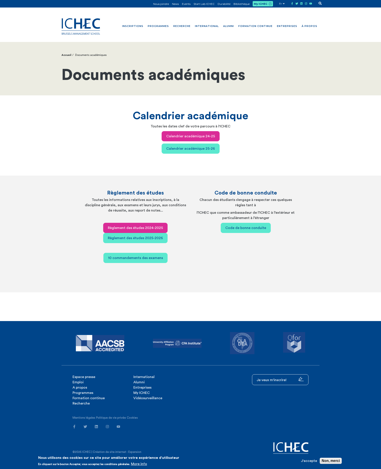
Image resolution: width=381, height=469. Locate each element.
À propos (309, 26)
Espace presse (84, 377)
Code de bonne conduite (245, 228)
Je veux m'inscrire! (272, 380)
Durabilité (224, 4)
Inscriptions (132, 26)
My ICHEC (260, 4)
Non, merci (331, 461)
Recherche (181, 26)
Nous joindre (161, 4)
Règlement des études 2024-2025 (135, 228)
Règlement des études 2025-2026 (135, 238)
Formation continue (255, 26)
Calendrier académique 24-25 (190, 136)
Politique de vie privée (111, 417)
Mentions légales (84, 417)
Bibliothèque (241, 4)
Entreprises (287, 26)
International (207, 26)
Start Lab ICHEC (204, 4)
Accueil (66, 55)
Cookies (132, 417)
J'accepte (309, 461)
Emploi (78, 382)
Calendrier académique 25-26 (190, 148)
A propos (80, 387)
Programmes (158, 26)
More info (139, 464)
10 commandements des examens (135, 258)
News (175, 4)
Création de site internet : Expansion (117, 451)
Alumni (228, 26)
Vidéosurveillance (147, 398)
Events (186, 4)
